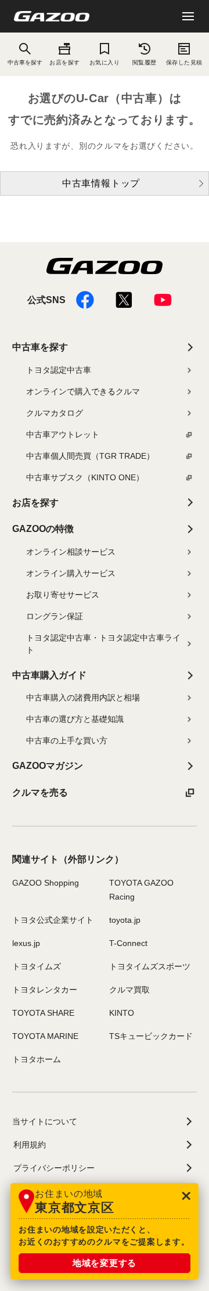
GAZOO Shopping (45, 882)
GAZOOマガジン (47, 766)
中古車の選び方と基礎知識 (75, 719)
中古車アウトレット (62, 434)
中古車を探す (40, 347)
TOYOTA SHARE (43, 1012)
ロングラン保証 (54, 616)
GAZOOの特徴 (43, 529)
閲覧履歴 (144, 62)
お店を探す (64, 62)
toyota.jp (124, 920)
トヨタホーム (36, 1059)
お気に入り (104, 62)
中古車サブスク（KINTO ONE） (85, 477)
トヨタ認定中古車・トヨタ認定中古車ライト (103, 644)
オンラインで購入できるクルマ (83, 391)
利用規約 (29, 1144)
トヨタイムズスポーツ (149, 966)
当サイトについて (44, 1121)
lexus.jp (26, 943)
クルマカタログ (54, 413)
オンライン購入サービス (71, 573)
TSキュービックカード (151, 1036)
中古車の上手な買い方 (66, 740)
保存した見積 (184, 62)
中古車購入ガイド (49, 675)
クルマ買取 (129, 989)
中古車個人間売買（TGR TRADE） (90, 456)
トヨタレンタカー (44, 989)
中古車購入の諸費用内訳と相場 (83, 697)
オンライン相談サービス (71, 551)
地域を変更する (104, 1263)
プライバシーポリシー (54, 1168)
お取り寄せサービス (62, 594)
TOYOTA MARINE (45, 1036)
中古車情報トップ (101, 183)
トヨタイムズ (36, 966)
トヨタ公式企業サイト (52, 920)
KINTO (121, 1012)
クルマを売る (40, 792)
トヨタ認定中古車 (58, 370)
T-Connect (128, 943)
